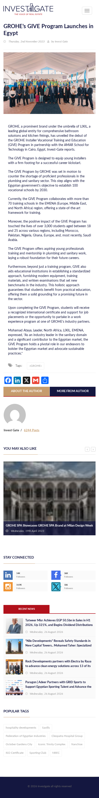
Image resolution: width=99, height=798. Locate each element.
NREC (56, 752)
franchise (76, 744)
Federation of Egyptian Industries (26, 736)
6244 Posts (31, 430)
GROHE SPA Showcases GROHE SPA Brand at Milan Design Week (49, 525)
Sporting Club (37, 752)
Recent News (26, 609)
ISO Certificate (14, 752)
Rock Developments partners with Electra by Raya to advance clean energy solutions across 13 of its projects (58, 666)
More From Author (73, 391)
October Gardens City (19, 744)
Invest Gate (61, 41)
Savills (46, 727)
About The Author (26, 391)
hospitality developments (21, 727)
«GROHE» (35, 365)
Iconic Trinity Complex (51, 744)
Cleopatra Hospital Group (67, 736)
